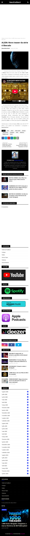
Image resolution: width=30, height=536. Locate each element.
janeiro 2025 (15, 442)
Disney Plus (5, 132)
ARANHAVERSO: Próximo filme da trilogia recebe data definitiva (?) (18, 360)
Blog (11, 533)
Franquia (12, 132)
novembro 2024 (15, 447)
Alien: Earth (17, 130)
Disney (23, 130)
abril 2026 (15, 402)
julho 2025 (15, 426)
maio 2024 (15, 463)
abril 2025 (15, 434)
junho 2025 (15, 428)
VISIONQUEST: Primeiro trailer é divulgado (17, 367)
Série (9, 38)
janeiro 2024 (15, 473)
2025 (8, 130)
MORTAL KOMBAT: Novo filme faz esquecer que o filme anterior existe (17, 179)
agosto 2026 (15, 391)
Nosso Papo (5, 257)
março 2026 (15, 405)
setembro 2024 (15, 452)
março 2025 (15, 436)
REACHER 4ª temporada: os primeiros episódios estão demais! (18, 354)
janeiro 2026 (15, 410)
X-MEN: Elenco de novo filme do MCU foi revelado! (18, 373)
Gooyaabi (22, 533)
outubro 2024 (15, 450)
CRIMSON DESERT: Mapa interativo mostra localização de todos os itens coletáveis (18, 380)
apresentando (5, 262)
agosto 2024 (15, 455)
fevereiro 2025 (15, 439)
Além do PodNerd (6, 249)
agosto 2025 (15, 423)
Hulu (17, 132)
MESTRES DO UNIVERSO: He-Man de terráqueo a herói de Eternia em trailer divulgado (18, 195)
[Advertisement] (15, 19)
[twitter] (18, 344)
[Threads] (25, 344)
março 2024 (15, 468)
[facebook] (11, 344)
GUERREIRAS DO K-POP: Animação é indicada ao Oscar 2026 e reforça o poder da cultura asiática (18, 187)
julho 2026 (15, 394)
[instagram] (5, 344)
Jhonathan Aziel (6, 48)
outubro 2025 (15, 418)
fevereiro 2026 (15, 407)
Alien (12, 130)
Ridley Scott (5, 134)
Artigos (4, 252)
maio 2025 (15, 431)
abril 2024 (15, 465)
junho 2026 (15, 397)
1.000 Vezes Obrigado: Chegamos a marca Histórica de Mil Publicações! (14, 525)
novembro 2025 (15, 415)
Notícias (22, 132)
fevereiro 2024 (15, 471)
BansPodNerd (15, 2)
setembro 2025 (15, 421)
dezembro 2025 (15, 413)
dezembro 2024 (15, 444)
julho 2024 (15, 457)
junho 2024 (15, 460)
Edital (3, 255)
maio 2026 (15, 399)
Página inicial (5, 38)
